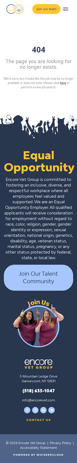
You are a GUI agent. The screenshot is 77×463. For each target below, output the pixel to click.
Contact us (38, 420)
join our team (46, 9)
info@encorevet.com (38, 400)
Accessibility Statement (38, 447)
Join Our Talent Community (38, 277)
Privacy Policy (60, 443)
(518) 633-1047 (38, 390)
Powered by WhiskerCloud (38, 454)
